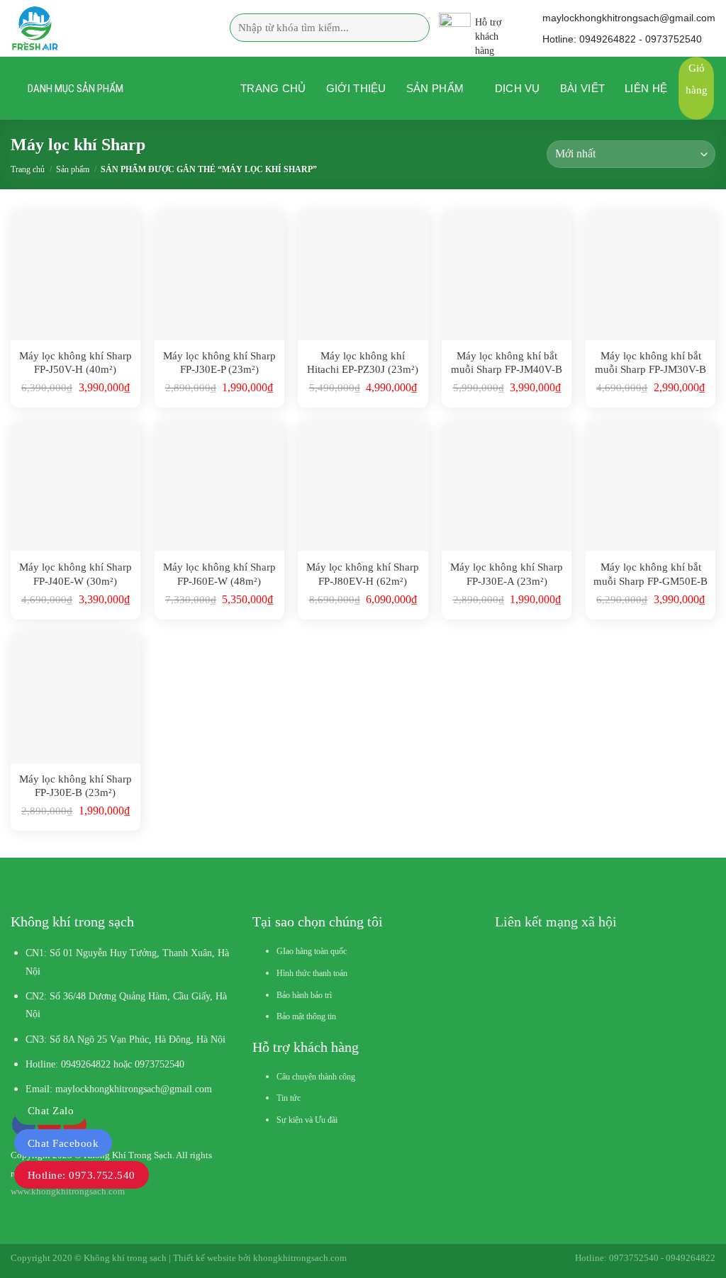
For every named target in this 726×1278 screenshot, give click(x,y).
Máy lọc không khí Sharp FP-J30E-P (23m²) (219, 363)
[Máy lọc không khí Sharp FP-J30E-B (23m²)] (75, 698)
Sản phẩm (435, 88)
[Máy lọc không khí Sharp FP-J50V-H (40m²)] (75, 275)
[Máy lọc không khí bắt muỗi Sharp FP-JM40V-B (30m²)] (506, 275)
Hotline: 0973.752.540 (81, 1175)
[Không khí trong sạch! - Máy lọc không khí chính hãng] (99, 28)
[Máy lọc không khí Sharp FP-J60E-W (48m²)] (219, 486)
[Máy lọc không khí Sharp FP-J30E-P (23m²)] (219, 275)
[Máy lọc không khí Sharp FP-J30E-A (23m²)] (506, 486)
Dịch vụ (517, 88)
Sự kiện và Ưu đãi (307, 1120)
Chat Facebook (63, 1143)
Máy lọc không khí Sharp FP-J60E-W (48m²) (219, 574)
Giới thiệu (356, 88)
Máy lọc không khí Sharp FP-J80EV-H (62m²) (362, 574)
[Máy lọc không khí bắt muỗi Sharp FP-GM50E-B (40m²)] (650, 486)
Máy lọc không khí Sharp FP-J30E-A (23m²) (506, 574)
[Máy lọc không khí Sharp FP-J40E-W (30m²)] (75, 486)
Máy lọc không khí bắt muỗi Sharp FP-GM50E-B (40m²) (650, 574)
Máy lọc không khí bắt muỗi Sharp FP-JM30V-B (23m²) (650, 363)
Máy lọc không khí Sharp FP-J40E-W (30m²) (75, 574)
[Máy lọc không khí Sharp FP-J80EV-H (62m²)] (363, 486)
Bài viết (582, 88)
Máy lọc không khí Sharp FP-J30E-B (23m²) (75, 786)
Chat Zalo (51, 1110)
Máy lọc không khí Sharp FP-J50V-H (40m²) (75, 363)
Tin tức (289, 1098)
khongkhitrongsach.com (300, 1257)
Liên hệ (646, 88)
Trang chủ (273, 88)
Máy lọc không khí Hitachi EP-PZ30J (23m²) (362, 363)
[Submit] (414, 28)
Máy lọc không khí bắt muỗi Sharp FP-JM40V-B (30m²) (506, 363)
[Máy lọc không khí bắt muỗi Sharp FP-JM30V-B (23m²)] (650, 275)
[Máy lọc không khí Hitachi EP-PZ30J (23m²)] (363, 275)
